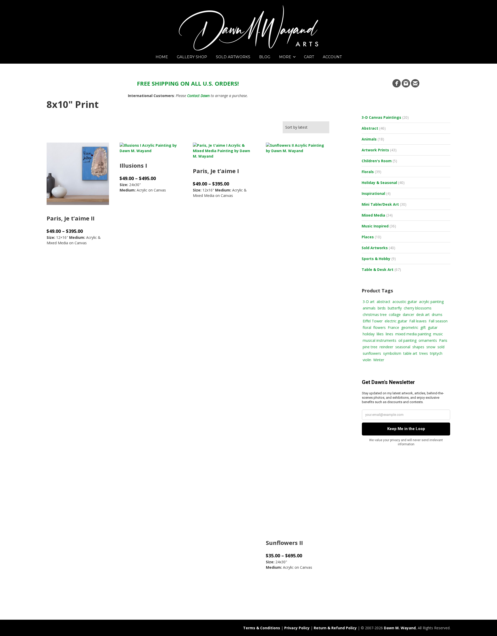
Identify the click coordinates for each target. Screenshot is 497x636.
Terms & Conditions (261, 627)
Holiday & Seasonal (379, 182)
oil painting (407, 340)
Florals (368, 171)
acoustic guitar (404, 301)
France (393, 327)
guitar (432, 327)
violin (367, 359)
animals (369, 308)
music (438, 333)
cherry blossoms (418, 308)
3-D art (369, 301)
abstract (383, 301)
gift (423, 327)
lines (389, 333)
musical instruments (379, 340)
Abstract (370, 128)
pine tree (370, 346)
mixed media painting (413, 333)
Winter (378, 359)
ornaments (428, 340)
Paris (443, 340)
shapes (418, 346)
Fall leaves (418, 321)
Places (368, 236)
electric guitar (396, 321)
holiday (369, 333)
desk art (423, 314)
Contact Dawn (198, 95)
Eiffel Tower (373, 321)
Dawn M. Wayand (400, 627)
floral (367, 327)
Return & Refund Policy (335, 627)
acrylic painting (431, 301)
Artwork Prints (375, 149)
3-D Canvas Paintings (381, 117)
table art (410, 353)
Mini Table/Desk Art (380, 204)
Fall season (438, 321)
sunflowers (372, 353)
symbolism (392, 353)
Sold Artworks (375, 247)
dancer (408, 314)
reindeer (386, 346)
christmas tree (375, 314)
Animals (369, 139)
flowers (379, 327)
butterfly (395, 308)
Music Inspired (375, 226)
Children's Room (377, 160)
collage (395, 314)
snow (430, 346)
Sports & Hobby (376, 258)
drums (437, 314)
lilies (380, 333)
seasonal (402, 346)
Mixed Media (373, 215)
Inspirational (373, 193)
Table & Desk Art (377, 269)
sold (440, 346)
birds (382, 308)
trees (423, 353)
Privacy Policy (297, 627)
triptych (436, 353)
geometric (409, 327)
